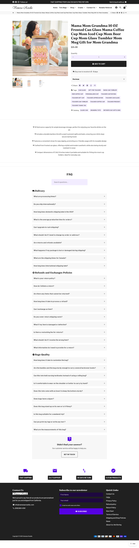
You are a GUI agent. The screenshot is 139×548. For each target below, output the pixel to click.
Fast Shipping (26, 478)
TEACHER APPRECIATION (95, 98)
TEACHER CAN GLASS (113, 98)
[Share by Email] (125, 12)
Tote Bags (64, 7)
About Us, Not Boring (113, 525)
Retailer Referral (105, 7)
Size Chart (110, 511)
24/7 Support (55, 478)
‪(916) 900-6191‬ (19, 508)
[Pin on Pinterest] (121, 12)
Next (65, 48)
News (108, 521)
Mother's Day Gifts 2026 (111, 110)
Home (55, 7)
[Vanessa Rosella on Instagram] (18, 2)
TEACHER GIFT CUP (78, 98)
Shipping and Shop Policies (116, 518)
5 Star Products (113, 478)
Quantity (74, 53)
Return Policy (111, 507)
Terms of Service (112, 514)
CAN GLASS (82, 90)
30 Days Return (84, 478)
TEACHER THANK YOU (79, 105)
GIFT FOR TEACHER (95, 90)
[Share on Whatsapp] (123, 12)
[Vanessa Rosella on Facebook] (13, 2)
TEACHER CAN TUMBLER (80, 101)
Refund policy (111, 504)
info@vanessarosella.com (23, 505)
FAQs (108, 497)
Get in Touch (69, 454)
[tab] (98, 79)
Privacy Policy (111, 501)
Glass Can (84, 110)
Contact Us (92, 7)
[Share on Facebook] (117, 12)
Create (81, 7)
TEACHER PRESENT (113, 101)
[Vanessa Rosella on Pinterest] (16, 2)
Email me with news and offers (71, 505)
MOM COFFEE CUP (77, 94)
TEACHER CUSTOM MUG (108, 94)
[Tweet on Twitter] (119, 12)
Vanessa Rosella (27, 536)
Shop (73, 7)
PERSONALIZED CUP (92, 94)
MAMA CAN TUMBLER (110, 90)
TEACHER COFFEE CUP (97, 101)
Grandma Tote (96, 110)
